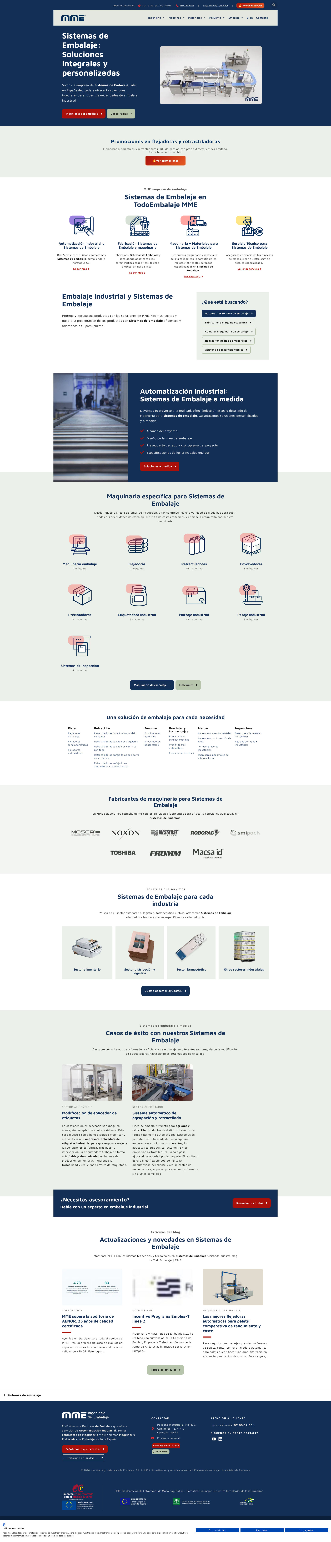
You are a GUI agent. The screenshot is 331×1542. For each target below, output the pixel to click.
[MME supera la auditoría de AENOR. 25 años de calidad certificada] (92, 1304)
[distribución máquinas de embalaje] (193, 226)
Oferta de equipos (252, 5)
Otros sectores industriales (244, 969)
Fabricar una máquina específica (226, 322)
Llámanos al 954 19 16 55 (166, 1445)
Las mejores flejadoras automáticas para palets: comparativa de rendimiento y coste (232, 1323)
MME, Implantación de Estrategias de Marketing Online (149, 1490)
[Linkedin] (220, 1439)
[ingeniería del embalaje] (81, 226)
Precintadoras (79, 615)
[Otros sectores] (244, 947)
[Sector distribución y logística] (139, 947)
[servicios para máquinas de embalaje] (249, 226)
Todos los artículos (164, 1369)
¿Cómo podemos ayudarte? (163, 990)
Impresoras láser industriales (215, 733)
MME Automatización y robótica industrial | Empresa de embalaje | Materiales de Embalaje (196, 1470)
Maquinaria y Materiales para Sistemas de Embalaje (193, 245)
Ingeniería (154, 17)
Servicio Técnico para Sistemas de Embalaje (250, 245)
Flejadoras (137, 564)
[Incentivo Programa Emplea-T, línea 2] (162, 1304)
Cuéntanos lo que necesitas (83, 1449)
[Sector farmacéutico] (191, 947)
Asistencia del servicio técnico (224, 349)
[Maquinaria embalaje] (80, 555)
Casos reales (119, 113)
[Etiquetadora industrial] (137, 606)
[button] (273, 5)
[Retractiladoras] (194, 555)
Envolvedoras (251, 564)
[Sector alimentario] (87, 947)
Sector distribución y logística (139, 971)
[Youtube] (214, 1439)
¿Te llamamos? (160, 1451)
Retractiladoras (194, 564)
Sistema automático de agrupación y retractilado (156, 1115)
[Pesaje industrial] (251, 606)
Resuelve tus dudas (249, 1203)
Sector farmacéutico (191, 969)
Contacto (262, 17)
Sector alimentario (87, 969)
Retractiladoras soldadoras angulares (116, 741)
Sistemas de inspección (80, 666)
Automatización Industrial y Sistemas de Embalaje (81, 245)
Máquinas (175, 17)
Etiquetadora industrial (137, 615)
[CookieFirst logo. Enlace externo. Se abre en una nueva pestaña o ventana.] (4, 1524)
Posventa (215, 17)
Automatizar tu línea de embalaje (226, 313)
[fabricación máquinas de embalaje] (137, 226)
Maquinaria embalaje (80, 564)
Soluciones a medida (158, 466)
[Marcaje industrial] (194, 606)
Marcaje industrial (194, 615)
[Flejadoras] (137, 555)
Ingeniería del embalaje (82, 113)
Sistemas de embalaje (24, 1395)
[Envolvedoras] (251, 555)
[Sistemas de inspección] (80, 657)
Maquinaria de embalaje (150, 684)
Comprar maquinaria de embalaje (227, 331)
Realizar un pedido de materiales (226, 340)
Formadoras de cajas (181, 752)
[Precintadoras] (80, 606)
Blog (250, 17)
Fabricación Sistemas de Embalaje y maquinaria (137, 245)
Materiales (195, 17)
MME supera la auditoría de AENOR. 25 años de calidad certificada (88, 1321)
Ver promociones (167, 160)
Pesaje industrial (251, 615)
